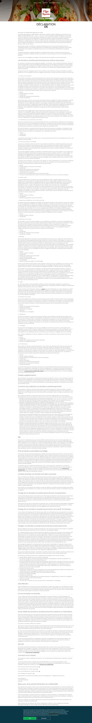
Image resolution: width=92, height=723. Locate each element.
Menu (35, 3)
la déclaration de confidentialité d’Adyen (34, 371)
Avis (40, 3)
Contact (45, 3)
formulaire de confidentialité (32, 652)
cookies (43, 289)
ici (35, 571)
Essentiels (44, 718)
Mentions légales (54, 3)
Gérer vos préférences (53, 713)
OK (30, 718)
